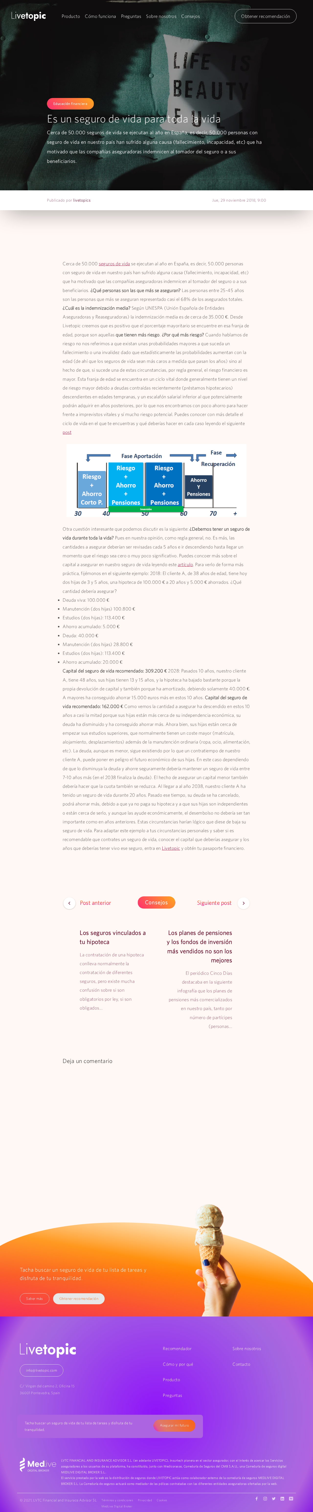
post (67, 432)
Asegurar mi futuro (174, 1425)
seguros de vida (114, 263)
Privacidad (145, 1500)
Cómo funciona (100, 16)
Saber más (34, 1298)
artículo (185, 564)
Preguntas (131, 16)
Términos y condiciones (117, 1500)
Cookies (162, 1500)
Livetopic (171, 848)
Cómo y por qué (178, 1364)
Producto (71, 16)
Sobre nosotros (161, 16)
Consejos (190, 16)
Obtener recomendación (265, 16)
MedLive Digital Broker (116, 1506)
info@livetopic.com (41, 1370)
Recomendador (177, 1348)
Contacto (241, 1364)
